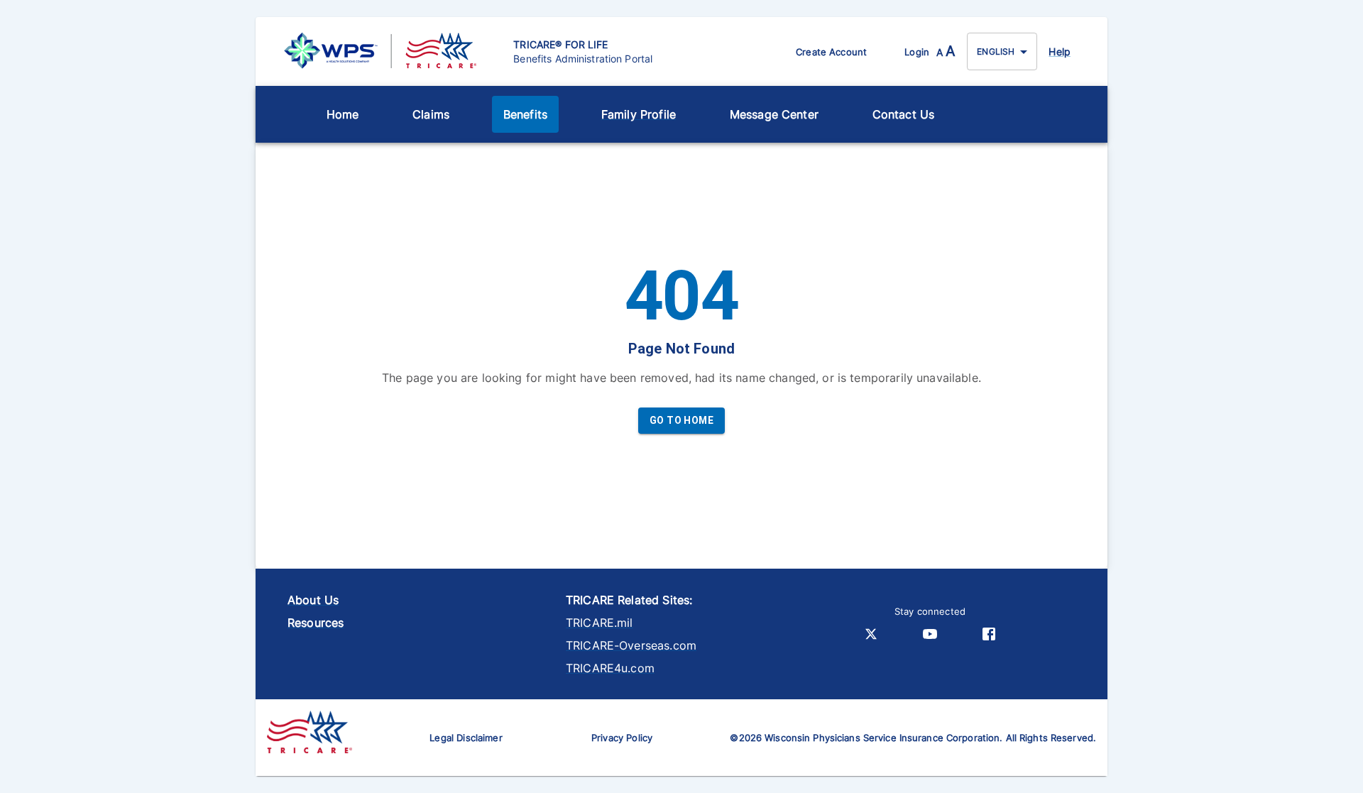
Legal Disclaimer (465, 737)
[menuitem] (343, 114)
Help (1060, 51)
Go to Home (681, 420)
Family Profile (638, 114)
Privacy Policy (621, 737)
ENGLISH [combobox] (995, 51)
